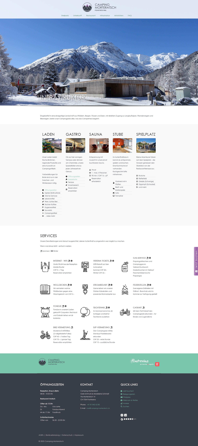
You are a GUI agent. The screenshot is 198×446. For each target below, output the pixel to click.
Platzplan (127, 397)
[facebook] (125, 416)
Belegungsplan (128, 394)
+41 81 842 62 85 (93, 404)
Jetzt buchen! (128, 391)
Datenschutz (67, 435)
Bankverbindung (53, 435)
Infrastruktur (105, 15)
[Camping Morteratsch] (99, 11)
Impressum (79, 435)
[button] (44, 146)
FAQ (130, 15)
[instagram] (122, 416)
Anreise (125, 403)
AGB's (41, 435)
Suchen (125, 406)
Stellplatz (65, 15)
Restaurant (90, 15)
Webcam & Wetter (130, 400)
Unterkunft (77, 15)
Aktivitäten (118, 15)
